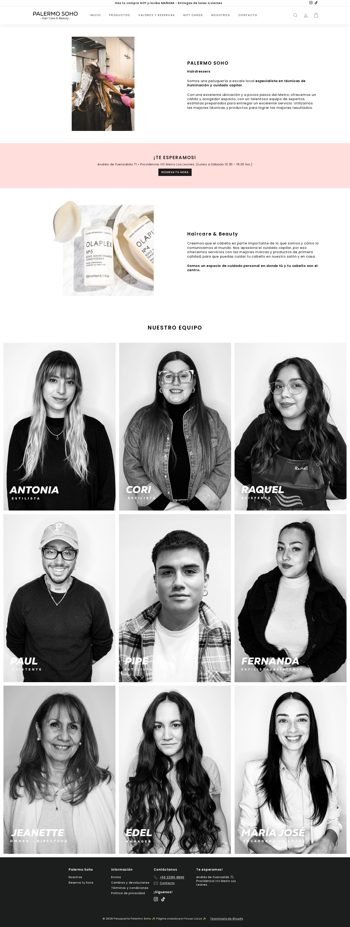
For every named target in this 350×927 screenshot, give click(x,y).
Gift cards (193, 15)
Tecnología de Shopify (226, 919)
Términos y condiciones (129, 888)
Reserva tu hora (81, 883)
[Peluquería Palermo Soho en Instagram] (156, 899)
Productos (119, 15)
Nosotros (220, 15)
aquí (199, 3)
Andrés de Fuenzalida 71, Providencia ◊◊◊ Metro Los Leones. (216, 880)
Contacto (248, 15)
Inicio (95, 15)
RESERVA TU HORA (174, 172)
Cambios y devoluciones (130, 883)
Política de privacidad (128, 893)
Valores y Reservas (156, 15)
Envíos (116, 877)
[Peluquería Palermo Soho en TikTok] (163, 899)
